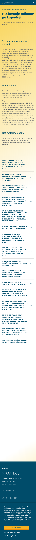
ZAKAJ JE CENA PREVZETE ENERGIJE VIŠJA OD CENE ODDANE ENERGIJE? (14, 227)
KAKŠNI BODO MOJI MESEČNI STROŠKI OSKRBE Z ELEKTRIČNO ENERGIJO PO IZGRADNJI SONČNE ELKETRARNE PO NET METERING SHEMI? (13, 165)
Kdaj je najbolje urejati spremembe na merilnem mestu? (14, 283)
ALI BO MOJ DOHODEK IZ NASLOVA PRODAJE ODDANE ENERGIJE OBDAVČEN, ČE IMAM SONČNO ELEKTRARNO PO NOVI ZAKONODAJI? (14, 293)
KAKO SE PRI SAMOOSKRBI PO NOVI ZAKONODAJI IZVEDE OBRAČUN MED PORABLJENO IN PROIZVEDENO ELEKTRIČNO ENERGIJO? (14, 189)
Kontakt (5, 468)
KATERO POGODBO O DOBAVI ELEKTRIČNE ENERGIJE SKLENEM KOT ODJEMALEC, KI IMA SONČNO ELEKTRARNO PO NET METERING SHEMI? (14, 252)
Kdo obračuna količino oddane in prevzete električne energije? (14, 341)
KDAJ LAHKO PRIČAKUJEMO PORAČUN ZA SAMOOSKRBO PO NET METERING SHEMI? (14, 263)
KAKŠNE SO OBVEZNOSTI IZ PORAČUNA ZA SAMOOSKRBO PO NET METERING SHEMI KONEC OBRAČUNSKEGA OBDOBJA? (13, 274)
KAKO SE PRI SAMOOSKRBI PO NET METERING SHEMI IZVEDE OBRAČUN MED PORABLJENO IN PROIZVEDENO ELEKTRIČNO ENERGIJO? (14, 332)
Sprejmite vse (16, 527)
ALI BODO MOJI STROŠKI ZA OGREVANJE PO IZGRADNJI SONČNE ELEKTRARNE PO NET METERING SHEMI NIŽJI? (14, 177)
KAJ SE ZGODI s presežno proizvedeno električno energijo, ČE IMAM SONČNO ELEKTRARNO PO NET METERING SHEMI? (13, 238)
